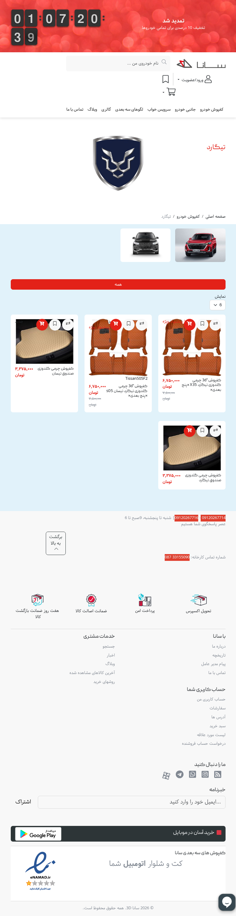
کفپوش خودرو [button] (211, 109)
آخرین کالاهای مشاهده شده (92, 673)
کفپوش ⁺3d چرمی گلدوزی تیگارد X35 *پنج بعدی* (201, 385)
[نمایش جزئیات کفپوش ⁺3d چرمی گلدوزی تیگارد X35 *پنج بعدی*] (192, 348)
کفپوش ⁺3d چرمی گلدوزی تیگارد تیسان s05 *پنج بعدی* (127, 391)
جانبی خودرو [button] (185, 109)
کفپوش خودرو (188, 216)
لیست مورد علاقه (211, 735)
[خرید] (189, 325)
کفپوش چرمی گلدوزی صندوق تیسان (55, 371)
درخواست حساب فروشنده (204, 743)
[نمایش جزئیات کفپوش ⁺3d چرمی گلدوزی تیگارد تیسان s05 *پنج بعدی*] (118, 348)
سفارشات (218, 708)
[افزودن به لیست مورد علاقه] (202, 325)
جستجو (109, 646)
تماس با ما (74, 109)
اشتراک (23, 802)
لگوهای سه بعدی (129, 109)
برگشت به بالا (55, 540)
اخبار (111, 655)
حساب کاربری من (211, 699)
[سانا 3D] (201, 64)
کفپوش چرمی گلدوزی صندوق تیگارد (203, 478)
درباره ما (219, 646)
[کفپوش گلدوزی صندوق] (44, 342)
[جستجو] (164, 63)
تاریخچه (219, 655)
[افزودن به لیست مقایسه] (215, 325)
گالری (106, 109)
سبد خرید (218, 726)
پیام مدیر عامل (213, 664)
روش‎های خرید (104, 682)
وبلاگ (92, 109)
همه (118, 284)
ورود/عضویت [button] (192, 80)
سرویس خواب (159, 109)
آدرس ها (218, 717)
